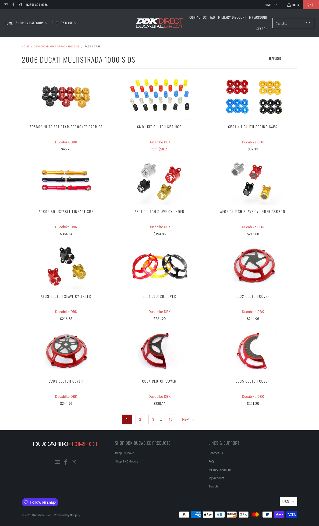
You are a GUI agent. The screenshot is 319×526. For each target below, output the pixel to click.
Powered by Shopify (67, 515)
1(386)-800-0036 (37, 5)
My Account (216, 478)
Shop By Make (124, 453)
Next (186, 419)
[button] (32, 23)
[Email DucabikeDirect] (5, 5)
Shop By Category (126, 461)
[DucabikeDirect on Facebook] (13, 5)
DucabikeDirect (42, 515)
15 (170, 419)
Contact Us (216, 453)
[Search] (308, 23)
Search (213, 486)
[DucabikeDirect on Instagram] (20, 5)
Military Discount (220, 470)
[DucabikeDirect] (159, 23)
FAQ (211, 461)
